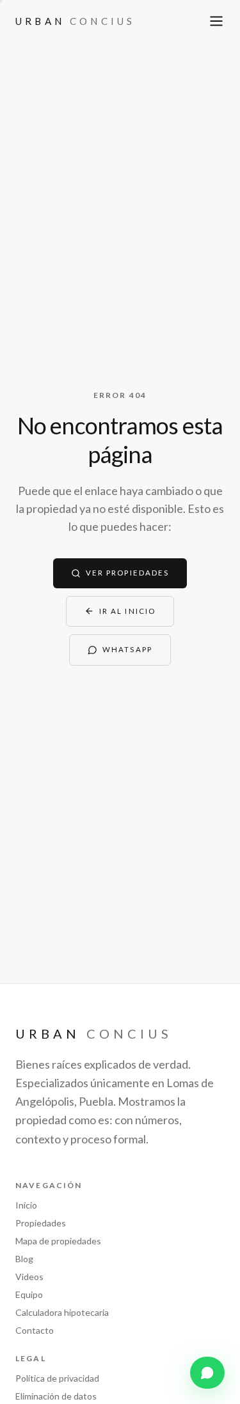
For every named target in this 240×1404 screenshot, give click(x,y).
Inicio (26, 1205)
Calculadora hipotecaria (62, 1312)
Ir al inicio (127, 611)
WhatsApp (127, 649)
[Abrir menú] (216, 21)
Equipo (29, 1294)
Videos (29, 1276)
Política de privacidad (57, 1378)
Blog (24, 1258)
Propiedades (40, 1222)
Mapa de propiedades (58, 1240)
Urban (75, 21)
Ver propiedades (127, 572)
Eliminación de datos (56, 1396)
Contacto (34, 1330)
